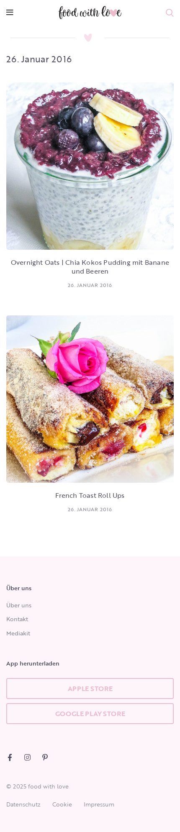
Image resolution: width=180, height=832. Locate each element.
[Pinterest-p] (45, 757)
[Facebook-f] (9, 757)
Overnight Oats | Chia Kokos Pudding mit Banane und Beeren (90, 266)
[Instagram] (27, 757)
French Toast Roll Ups (89, 495)
